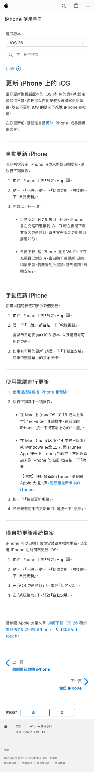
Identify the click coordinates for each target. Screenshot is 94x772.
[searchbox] (47, 54)
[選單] (88, 6)
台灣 (6, 750)
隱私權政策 (10, 763)
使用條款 (27, 763)
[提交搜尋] (11, 54)
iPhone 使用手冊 (23, 19)
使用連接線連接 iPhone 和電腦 (40, 392)
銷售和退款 (43, 763)
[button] (64, 6)
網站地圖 (60, 763)
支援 (19, 726)
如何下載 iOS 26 (63, 623)
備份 (49, 123)
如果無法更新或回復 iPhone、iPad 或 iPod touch (46, 629)
